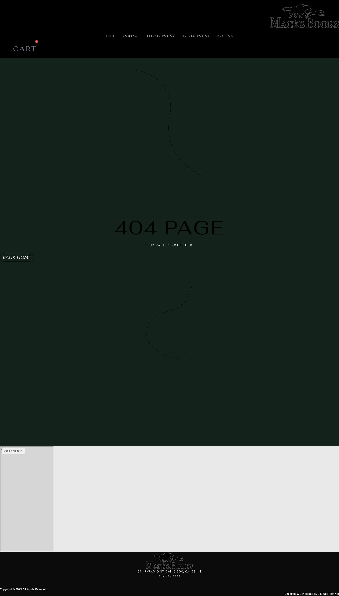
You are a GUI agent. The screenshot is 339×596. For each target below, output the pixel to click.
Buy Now (225, 35)
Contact (131, 35)
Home (110, 35)
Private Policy (161, 35)
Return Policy (196, 35)
